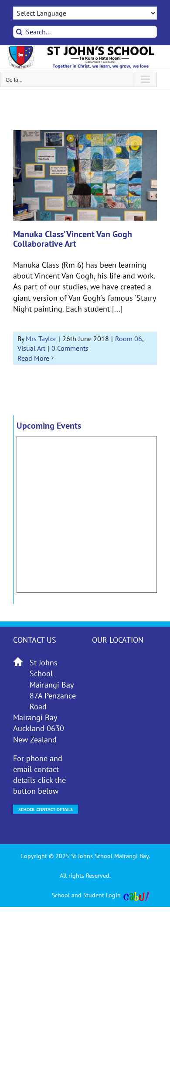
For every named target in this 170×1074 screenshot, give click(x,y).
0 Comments (69, 348)
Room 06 (128, 338)
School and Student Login (86, 895)
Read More (33, 358)
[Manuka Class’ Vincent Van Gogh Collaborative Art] (85, 175)
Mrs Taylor (41, 338)
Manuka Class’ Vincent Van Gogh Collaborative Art (72, 238)
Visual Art (31, 348)
